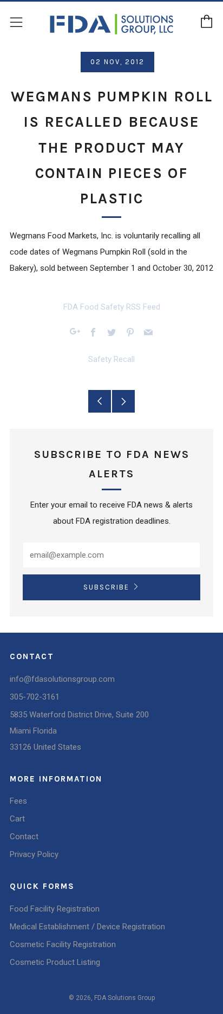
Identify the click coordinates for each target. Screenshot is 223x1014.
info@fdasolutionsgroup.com (62, 679)
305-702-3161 (35, 697)
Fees (18, 801)
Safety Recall (111, 359)
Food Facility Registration (55, 909)
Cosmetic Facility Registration (63, 944)
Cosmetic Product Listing (55, 962)
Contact (24, 836)
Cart (17, 819)
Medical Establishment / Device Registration (87, 926)
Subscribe (106, 587)
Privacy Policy (34, 854)
